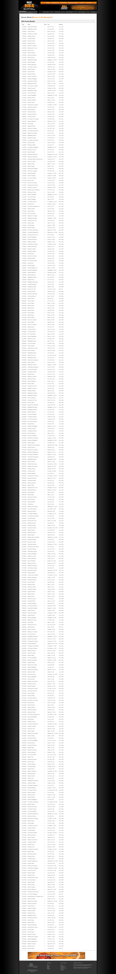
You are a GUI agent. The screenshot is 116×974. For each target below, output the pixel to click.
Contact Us (32, 971)
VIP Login (62, 969)
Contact (62, 968)
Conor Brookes (46, 12)
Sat (29, 12)
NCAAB (48, 968)
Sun (31, 12)
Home (62, 965)
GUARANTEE (63, 3)
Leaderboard (63, 966)
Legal (31, 970)
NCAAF (48, 966)
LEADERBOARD (55, 3)
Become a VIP (35, 970)
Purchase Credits (64, 967)
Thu (26, 12)
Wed (24, 12)
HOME (47, 3)
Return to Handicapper (42, 17)
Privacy (28, 970)
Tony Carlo (68, 12)
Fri (28, 12)
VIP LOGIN (88, 3)
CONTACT (82, 3)
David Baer (57, 12)
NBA (48, 967)
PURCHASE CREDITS (73, 3)
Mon (20, 12)
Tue (22, 12)
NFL (48, 965)
